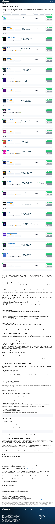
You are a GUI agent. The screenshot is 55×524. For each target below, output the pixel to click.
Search (3, 12)
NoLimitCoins (10, 119)
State (11, 12)
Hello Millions (10, 140)
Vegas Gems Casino (11, 264)
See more (4, 33)
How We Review (41, 518)
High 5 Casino (10, 78)
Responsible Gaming (47, 1)
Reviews (41, 1)
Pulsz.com (9, 150)
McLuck (9, 58)
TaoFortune (10, 171)
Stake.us (9, 68)
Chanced (9, 27)
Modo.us (9, 222)
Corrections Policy (42, 515)
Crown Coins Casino (12, 17)
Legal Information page (29, 468)
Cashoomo (9, 109)
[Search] (52, 1)
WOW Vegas (10, 89)
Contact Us (40, 514)
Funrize (9, 47)
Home (32, 1)
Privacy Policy (41, 517)
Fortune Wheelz (11, 243)
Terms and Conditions (42, 516)
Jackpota (9, 181)
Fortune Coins (10, 130)
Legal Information (42, 499)
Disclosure (40, 511)
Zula (8, 161)
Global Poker (10, 202)
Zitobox (9, 253)
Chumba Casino (11, 37)
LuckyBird (9, 99)
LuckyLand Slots (11, 191)
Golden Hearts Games (12, 233)
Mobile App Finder (37, 1)
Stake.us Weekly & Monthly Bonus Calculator (30, 509)
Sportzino (9, 212)
